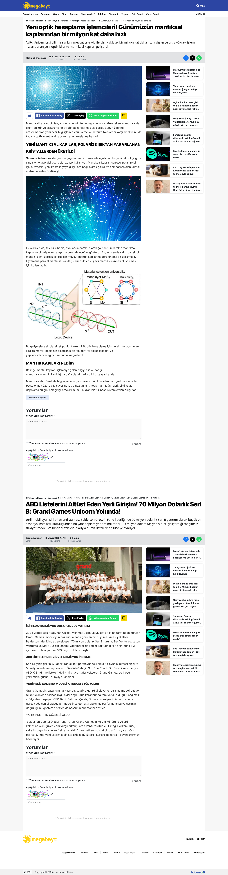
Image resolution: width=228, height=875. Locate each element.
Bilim (64, 14)
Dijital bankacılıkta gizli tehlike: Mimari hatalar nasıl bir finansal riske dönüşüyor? (185, 106)
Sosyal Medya (30, 14)
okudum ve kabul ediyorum (57, 443)
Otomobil (113, 14)
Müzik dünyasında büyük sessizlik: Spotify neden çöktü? (186, 154)
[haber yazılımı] (198, 872)
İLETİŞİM (201, 839)
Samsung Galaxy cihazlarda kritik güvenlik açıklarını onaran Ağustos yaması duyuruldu (187, 138)
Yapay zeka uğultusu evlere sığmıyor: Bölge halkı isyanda (185, 89)
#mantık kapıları (37, 397)
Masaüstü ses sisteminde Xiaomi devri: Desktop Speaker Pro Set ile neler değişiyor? (186, 73)
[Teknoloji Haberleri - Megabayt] (40, 838)
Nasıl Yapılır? (88, 14)
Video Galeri (152, 14)
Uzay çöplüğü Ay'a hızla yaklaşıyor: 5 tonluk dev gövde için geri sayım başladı (186, 122)
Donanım (45, 14)
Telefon (102, 14)
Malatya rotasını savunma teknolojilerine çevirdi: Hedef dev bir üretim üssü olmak (187, 187)
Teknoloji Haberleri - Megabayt (42, 20)
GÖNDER (136, 444)
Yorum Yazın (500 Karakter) (40, 415)
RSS (28, 871)
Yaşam (125, 14)
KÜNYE (190, 839)
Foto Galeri (137, 14)
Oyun (56, 14)
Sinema (74, 14)
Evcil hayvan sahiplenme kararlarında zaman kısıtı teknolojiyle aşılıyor (186, 170)
